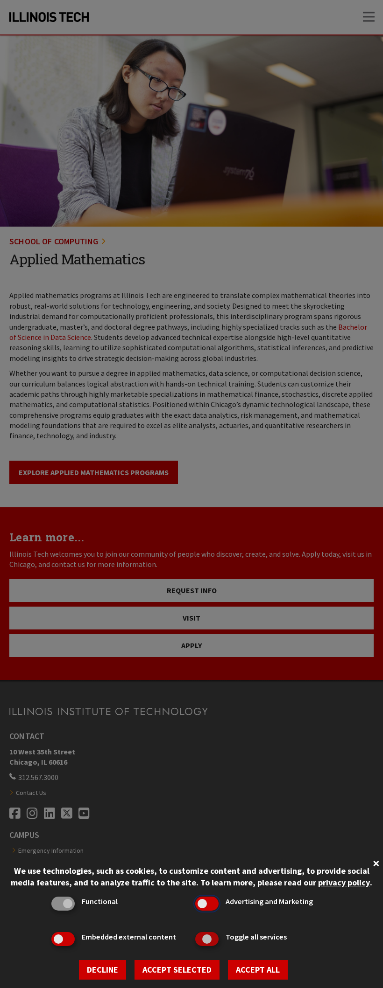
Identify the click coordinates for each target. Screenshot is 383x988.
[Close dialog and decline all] (376, 862)
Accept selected (177, 969)
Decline (102, 969)
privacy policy (344, 882)
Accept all (258, 969)
